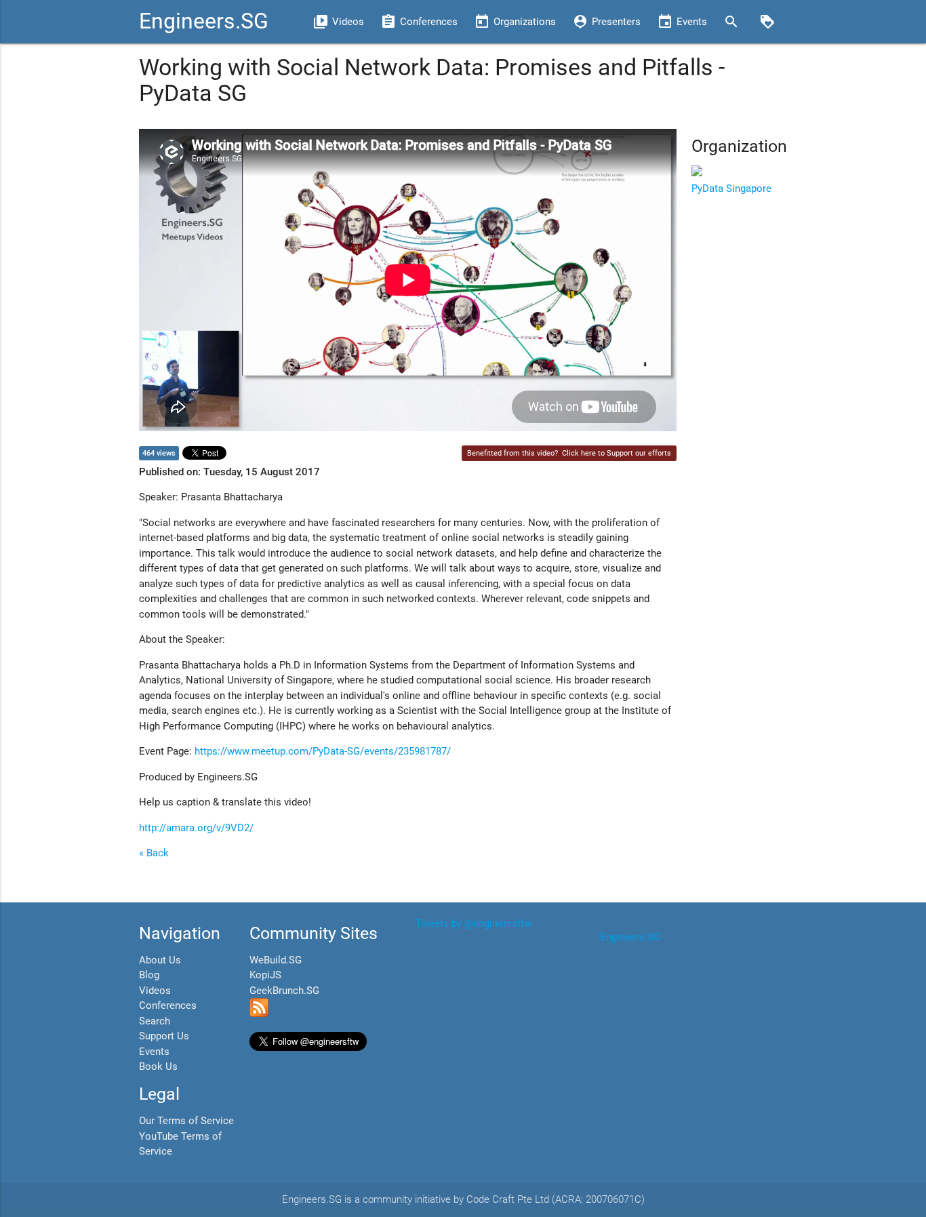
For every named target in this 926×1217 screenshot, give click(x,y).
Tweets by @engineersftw (473, 923)
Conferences (168, 1005)
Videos (155, 990)
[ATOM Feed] (258, 1013)
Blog (149, 975)
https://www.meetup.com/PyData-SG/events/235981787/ (323, 751)
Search (154, 1021)
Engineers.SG (203, 21)
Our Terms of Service (186, 1121)
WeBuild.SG (275, 960)
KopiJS (265, 975)
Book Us (158, 1066)
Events (154, 1051)
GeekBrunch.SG (284, 990)
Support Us (164, 1036)
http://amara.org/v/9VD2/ (196, 828)
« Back (154, 853)
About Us (160, 960)
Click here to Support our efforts (616, 453)
